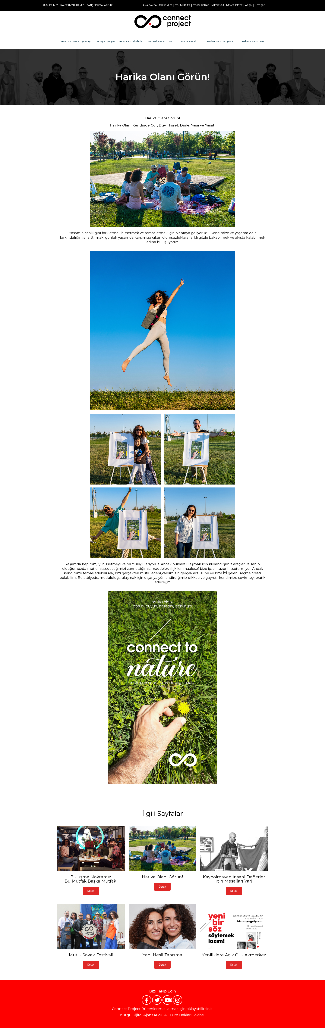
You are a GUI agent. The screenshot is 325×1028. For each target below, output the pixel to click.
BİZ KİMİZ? (165, 5)
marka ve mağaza (218, 41)
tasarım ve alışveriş (75, 41)
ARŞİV (248, 5)
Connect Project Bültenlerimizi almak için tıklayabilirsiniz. (162, 1009)
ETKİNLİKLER (182, 5)
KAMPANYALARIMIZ (72, 5)
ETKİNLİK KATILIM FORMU (208, 5)
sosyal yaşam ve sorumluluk (119, 41)
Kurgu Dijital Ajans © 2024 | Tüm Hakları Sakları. (162, 1015)
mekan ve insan (252, 41)
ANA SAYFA (150, 5)
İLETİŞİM (260, 5)
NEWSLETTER (234, 5)
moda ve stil (188, 41)
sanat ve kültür (160, 41)
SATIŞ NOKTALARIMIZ (99, 5)
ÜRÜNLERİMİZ (49, 5)
